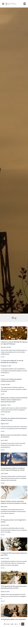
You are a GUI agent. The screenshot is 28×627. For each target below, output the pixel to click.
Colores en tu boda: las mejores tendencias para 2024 (11, 380)
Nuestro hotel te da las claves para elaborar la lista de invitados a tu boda (13, 502)
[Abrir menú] (3, 3)
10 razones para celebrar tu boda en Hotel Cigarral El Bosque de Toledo (13, 469)
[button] (22, 624)
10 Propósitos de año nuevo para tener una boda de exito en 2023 (14, 587)
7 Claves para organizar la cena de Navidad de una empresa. (12, 361)
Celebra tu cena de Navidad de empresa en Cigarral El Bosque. (14, 343)
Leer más (2, 356)
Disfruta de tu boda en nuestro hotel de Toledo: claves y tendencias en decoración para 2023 (14, 399)
